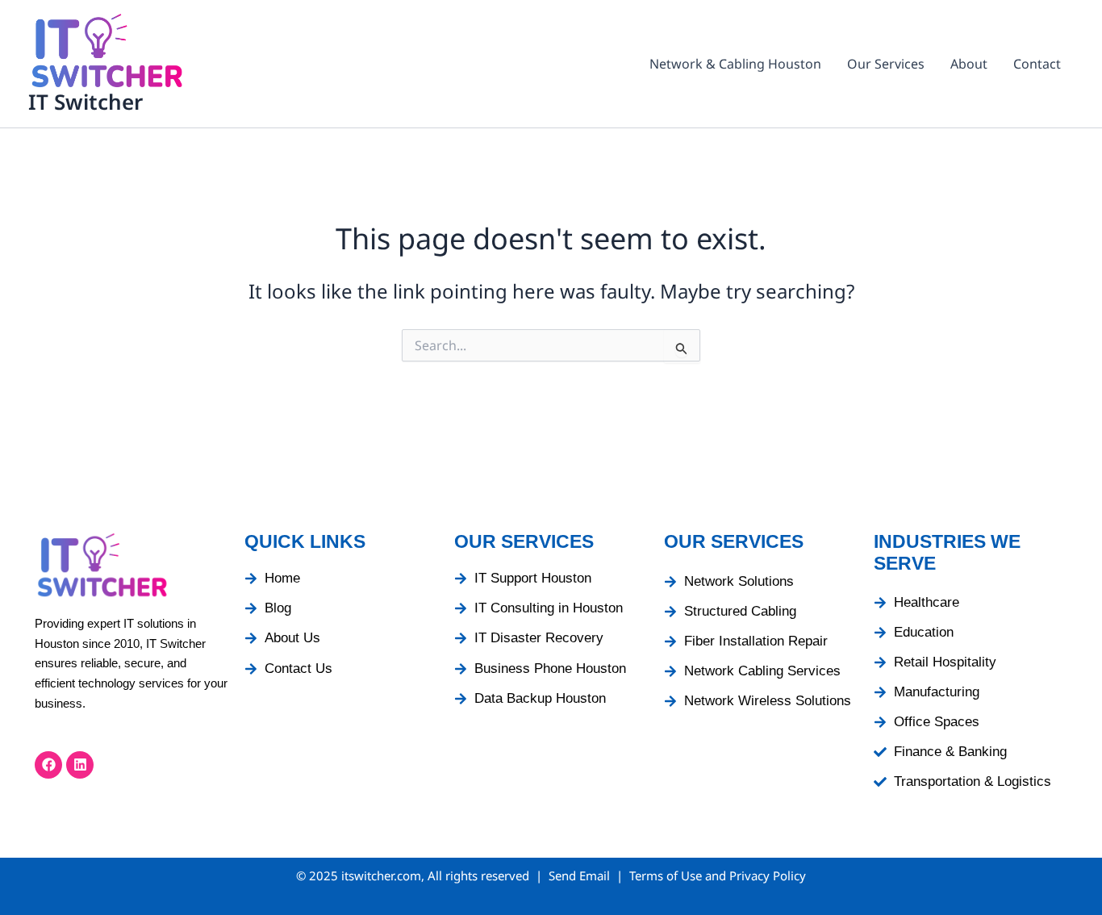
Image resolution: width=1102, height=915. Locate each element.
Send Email (579, 875)
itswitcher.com (381, 875)
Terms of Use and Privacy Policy (717, 875)
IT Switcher (85, 101)
